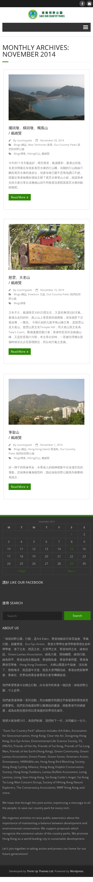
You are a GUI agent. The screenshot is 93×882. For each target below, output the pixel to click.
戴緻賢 (46, 153)
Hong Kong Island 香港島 (43, 449)
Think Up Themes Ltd (40, 871)
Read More (18, 197)
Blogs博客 (20, 153)
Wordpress (76, 871)
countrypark (24, 140)
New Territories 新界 (40, 144)
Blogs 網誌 (20, 144)
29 (71, 564)
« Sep (21, 571)
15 (71, 549)
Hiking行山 (33, 153)
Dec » (71, 571)
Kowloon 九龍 (36, 294)
